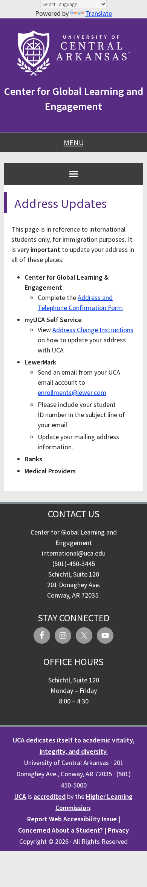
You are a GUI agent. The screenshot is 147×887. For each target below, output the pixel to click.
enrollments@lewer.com (72, 392)
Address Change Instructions (92, 329)
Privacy (118, 830)
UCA (20, 796)
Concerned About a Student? (60, 830)
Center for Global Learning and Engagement (73, 98)
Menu (74, 142)
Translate (98, 13)
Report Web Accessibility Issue (72, 819)
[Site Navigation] (73, 173)
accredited (50, 796)
